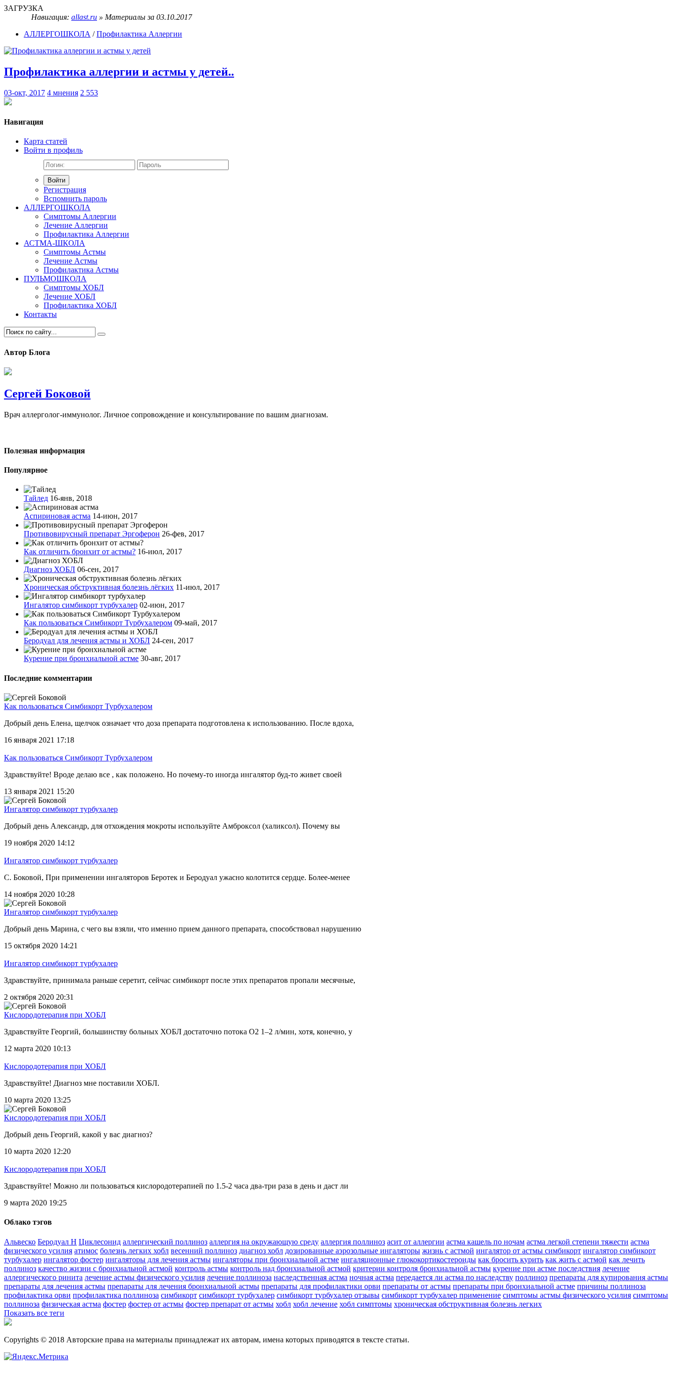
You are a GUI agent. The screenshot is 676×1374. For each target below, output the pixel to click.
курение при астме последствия (546, 1268)
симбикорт (179, 1295)
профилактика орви (37, 1295)
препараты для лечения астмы (54, 1286)
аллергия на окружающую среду (264, 1242)
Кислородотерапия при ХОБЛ (55, 1015)
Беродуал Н (57, 1242)
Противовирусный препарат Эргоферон (92, 534)
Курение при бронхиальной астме (81, 658)
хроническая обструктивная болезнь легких (468, 1304)
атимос (86, 1250)
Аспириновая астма (57, 516)
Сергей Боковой (47, 393)
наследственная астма (310, 1277)
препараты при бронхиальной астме (514, 1286)
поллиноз (531, 1277)
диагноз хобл (261, 1250)
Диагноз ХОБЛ (49, 569)
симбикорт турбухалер (237, 1295)
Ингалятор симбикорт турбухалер (81, 605)
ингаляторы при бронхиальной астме (276, 1259)
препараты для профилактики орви (321, 1286)
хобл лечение (315, 1304)
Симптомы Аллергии (80, 216)
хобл (283, 1304)
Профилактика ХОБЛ (80, 305)
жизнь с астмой (448, 1250)
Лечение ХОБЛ (70, 296)
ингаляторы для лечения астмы (158, 1259)
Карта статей (45, 141)
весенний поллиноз (204, 1250)
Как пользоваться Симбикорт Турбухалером (98, 623)
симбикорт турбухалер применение (441, 1295)
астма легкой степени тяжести (577, 1242)
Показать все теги (34, 1313)
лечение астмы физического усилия (145, 1277)
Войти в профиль (53, 150)
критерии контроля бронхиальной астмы (422, 1268)
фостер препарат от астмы (230, 1304)
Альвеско (20, 1242)
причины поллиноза (611, 1286)
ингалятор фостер (73, 1259)
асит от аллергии (415, 1242)
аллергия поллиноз (353, 1242)
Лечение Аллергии (76, 225)
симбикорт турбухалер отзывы (328, 1295)
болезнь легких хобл (134, 1250)
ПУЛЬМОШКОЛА (55, 278)
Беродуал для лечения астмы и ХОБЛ (87, 640)
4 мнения (62, 93)
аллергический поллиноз (165, 1242)
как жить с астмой (576, 1259)
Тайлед (36, 498)
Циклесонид (100, 1242)
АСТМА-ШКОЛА (54, 243)
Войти (56, 180)
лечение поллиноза (239, 1277)
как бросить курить (510, 1259)
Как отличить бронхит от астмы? (80, 551)
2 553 (89, 93)
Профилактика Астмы (81, 270)
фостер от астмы (156, 1304)
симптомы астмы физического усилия (567, 1295)
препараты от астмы (417, 1286)
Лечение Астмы (70, 261)
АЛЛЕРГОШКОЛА (57, 34)
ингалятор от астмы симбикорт (528, 1250)
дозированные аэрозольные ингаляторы (352, 1250)
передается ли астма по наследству (454, 1277)
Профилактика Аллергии (139, 34)
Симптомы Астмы (75, 252)
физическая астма (71, 1304)
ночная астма (371, 1277)
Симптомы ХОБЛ (74, 287)
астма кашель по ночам (485, 1242)
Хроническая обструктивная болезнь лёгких (99, 587)
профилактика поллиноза (116, 1295)
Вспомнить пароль (75, 198)
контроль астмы (201, 1268)
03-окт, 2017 (24, 93)
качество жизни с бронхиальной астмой (105, 1268)
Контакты (40, 314)
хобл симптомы (365, 1304)
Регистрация (65, 189)
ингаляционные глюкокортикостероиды (408, 1259)
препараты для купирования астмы (608, 1277)
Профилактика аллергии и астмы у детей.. (119, 71)
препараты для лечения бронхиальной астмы (183, 1286)
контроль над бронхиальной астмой (290, 1268)
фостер (114, 1304)
